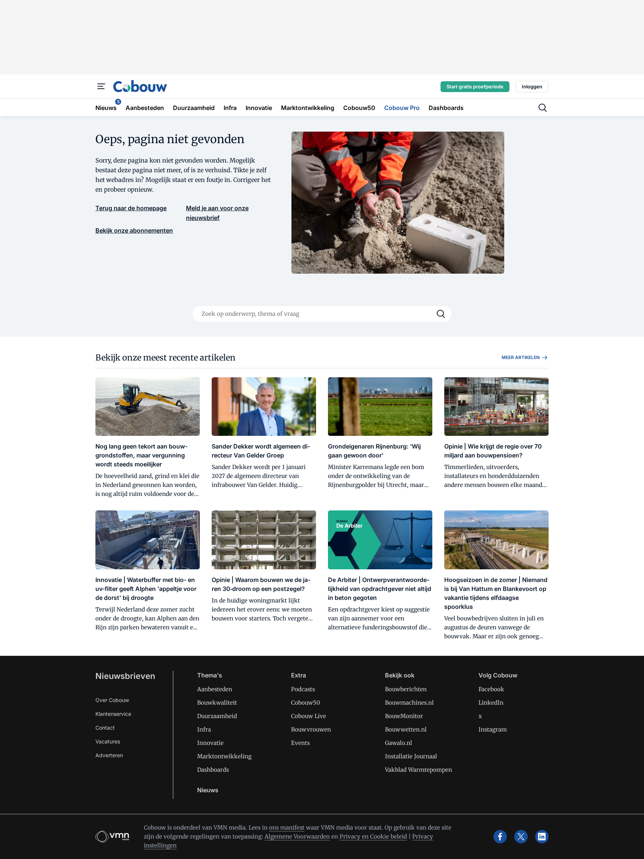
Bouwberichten (406, 689)
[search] (543, 107)
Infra (204, 729)
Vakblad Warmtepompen (418, 769)
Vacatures (107, 741)
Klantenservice (113, 714)
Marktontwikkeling (224, 756)
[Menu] (101, 86)
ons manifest (286, 827)
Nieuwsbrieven (125, 676)
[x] (521, 836)
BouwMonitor (404, 716)
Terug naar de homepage (131, 208)
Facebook (491, 689)
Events (300, 742)
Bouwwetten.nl (406, 729)
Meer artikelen (521, 357)
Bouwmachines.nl (409, 702)
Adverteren (109, 755)
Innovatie (210, 742)
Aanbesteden (214, 689)
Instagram (493, 729)
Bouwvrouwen (311, 729)
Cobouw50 (305, 702)
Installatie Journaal (411, 756)
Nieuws (207, 790)
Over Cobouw (112, 700)
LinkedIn (491, 702)
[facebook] (500, 836)
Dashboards (213, 769)
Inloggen (532, 86)
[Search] (440, 314)
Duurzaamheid (217, 716)
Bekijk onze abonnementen (134, 230)
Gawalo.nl (398, 742)
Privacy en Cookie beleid (373, 836)
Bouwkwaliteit (217, 702)
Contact (105, 727)
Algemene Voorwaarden (297, 836)
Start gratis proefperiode (474, 86)
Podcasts (303, 689)
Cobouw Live (308, 716)
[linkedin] (542, 836)
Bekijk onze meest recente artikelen (165, 357)
